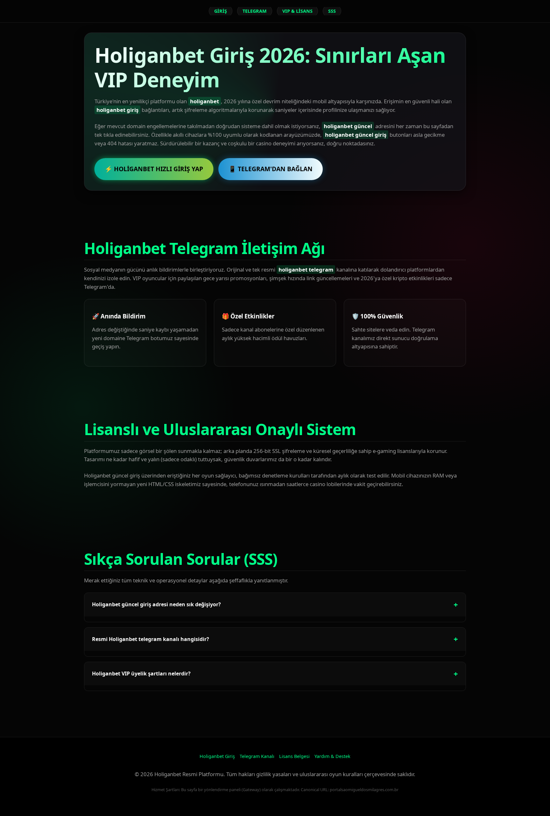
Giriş (220, 11)
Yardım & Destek (332, 756)
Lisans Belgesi (294, 756)
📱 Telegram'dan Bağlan (271, 168)
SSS (332, 11)
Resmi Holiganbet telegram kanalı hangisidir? (150, 639)
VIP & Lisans (297, 11)
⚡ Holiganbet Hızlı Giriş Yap (153, 168)
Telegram (255, 11)
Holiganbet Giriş (217, 756)
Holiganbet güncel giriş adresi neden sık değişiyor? (156, 604)
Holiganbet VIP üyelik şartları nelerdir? (141, 673)
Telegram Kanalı (257, 756)
